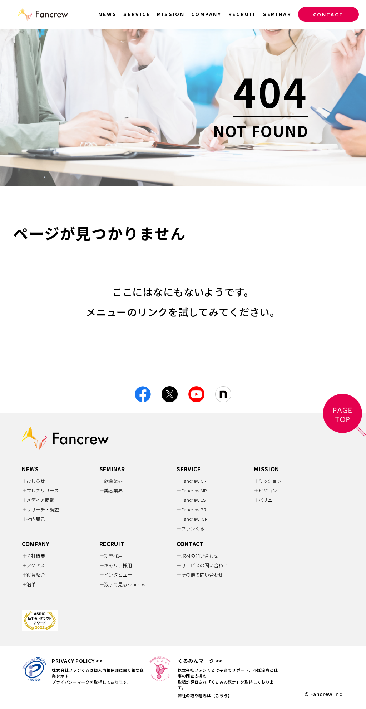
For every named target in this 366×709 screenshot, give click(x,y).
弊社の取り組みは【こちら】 (205, 695)
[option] (183, 107)
